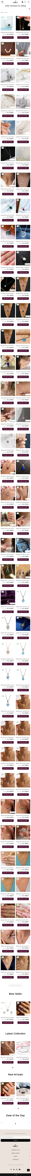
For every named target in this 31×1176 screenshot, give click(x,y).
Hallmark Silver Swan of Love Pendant (23, 554)
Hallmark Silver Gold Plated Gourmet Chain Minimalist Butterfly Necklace (8, 737)
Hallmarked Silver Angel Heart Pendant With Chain (23, 163)
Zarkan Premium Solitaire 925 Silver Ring (23, 1098)
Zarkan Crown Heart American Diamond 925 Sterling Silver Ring (23, 1017)
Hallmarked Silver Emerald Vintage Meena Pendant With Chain (8, 241)
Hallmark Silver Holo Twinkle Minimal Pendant (23, 972)
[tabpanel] (7, 1054)
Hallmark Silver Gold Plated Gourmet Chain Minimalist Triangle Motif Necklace (8, 763)
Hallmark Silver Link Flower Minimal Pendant (8, 972)
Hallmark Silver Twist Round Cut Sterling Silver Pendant (8, 632)
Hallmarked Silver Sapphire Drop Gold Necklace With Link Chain (8, 110)
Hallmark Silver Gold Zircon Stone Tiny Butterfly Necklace (23, 841)
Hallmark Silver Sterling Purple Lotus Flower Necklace (8, 450)
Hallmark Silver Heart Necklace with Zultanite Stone (8, 867)
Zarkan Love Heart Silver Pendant (23, 371)
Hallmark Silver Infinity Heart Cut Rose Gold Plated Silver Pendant (8, 659)
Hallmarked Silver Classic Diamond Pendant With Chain (8, 136)
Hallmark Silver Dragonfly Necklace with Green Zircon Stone (23, 815)
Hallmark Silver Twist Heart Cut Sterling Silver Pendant (23, 606)
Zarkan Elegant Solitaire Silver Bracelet (23, 1057)
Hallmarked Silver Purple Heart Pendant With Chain (23, 293)
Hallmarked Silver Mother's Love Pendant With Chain (23, 110)
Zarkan (15, 2)
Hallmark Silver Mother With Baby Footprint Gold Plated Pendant (8, 893)
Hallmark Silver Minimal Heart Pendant (8, 946)
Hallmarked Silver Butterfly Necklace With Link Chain (23, 58)
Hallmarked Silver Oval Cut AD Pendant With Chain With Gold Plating (8, 267)
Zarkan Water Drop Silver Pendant (8, 397)
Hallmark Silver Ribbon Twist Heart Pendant (8, 685)
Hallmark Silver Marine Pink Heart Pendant (8, 502)
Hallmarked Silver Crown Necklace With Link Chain (23, 84)
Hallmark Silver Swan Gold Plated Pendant (8, 606)
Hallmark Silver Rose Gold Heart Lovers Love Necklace (23, 893)
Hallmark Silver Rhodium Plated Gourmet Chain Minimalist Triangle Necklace (23, 763)
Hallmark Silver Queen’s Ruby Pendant (8, 554)
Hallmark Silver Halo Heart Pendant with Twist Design (8, 711)
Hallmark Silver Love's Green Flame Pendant (8, 580)
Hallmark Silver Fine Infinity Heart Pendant (23, 685)
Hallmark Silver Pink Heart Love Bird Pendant (23, 424)
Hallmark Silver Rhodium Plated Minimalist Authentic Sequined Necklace (23, 737)
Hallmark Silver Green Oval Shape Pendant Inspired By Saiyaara (8, 528)
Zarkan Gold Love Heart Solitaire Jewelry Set (8, 1017)
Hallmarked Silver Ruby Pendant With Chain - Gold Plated (23, 215)
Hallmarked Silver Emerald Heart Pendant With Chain (8, 215)
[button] (11, 55)
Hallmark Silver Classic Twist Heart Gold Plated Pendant (23, 632)
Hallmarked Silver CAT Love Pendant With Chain (23, 241)
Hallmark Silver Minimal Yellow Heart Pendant (23, 920)
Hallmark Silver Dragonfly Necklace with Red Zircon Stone (8, 815)
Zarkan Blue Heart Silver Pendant (23, 397)
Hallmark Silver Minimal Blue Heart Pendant (23, 946)
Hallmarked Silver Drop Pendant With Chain (8, 163)
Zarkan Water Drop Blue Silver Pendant (8, 371)
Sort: (2, 12)
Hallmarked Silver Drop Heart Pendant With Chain (23, 136)
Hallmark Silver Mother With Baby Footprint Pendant (23, 867)
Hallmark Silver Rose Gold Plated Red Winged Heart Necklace (23, 450)
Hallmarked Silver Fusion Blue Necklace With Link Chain (8, 84)
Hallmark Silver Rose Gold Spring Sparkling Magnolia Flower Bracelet (8, 1057)
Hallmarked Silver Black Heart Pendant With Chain (23, 319)
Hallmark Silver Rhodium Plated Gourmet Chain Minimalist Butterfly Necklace (8, 789)
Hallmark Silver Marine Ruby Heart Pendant (8, 476)
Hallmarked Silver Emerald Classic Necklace (8, 32)
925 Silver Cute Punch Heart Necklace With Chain (8, 293)
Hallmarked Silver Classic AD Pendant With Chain (23, 189)
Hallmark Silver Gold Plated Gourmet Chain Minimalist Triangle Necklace (23, 789)
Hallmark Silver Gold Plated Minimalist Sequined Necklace (23, 711)
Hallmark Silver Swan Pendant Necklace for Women (8, 920)
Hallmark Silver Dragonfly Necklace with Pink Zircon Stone (8, 841)
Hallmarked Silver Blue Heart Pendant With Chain (23, 345)
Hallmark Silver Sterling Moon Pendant (8, 424)
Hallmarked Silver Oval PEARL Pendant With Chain (23, 267)
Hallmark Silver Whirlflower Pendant (23, 528)
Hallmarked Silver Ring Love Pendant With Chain (8, 189)
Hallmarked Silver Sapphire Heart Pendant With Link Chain (8, 319)
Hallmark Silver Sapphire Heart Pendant (23, 476)
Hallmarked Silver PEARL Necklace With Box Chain (8, 58)
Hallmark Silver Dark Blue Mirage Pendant (23, 580)
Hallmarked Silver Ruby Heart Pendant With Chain (8, 345)
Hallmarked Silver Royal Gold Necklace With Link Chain (23, 32)
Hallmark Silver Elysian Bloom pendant (23, 502)
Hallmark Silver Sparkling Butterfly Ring (8, 1098)
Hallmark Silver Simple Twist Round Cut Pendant (23, 659)
